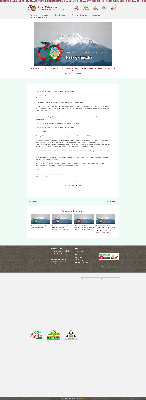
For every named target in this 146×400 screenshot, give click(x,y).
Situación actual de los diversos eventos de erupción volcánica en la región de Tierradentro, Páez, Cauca (105, 228)
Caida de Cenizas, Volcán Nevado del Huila (61, 226)
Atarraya (83, 398)
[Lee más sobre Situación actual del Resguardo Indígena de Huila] (84, 219)
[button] (38, 15)
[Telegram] (69, 185)
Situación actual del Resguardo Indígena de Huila (84, 226)
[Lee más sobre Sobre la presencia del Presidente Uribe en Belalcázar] (40, 219)
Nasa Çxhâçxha (47, 7)
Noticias (78, 73)
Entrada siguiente (112, 201)
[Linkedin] (80, 185)
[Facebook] (73, 185)
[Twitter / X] (76, 185)
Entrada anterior (33, 201)
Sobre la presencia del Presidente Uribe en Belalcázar (38, 227)
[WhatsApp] (66, 185)
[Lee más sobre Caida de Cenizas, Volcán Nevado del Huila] (62, 219)
